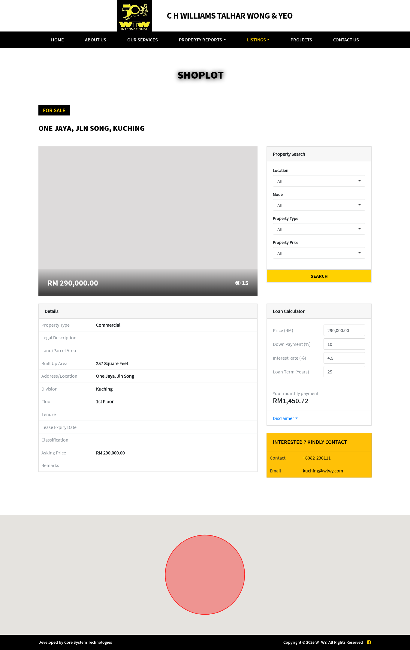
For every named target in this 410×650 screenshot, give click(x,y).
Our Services (142, 40)
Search (319, 276)
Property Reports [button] (200, 40)
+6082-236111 (317, 458)
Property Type (285, 218)
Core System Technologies (88, 642)
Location (280, 170)
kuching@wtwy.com (323, 471)
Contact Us (346, 40)
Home (57, 40)
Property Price (285, 242)
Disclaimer (283, 418)
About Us (95, 40)
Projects (301, 40)
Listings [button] (256, 40)
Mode (278, 194)
